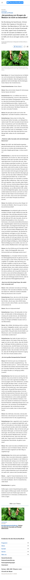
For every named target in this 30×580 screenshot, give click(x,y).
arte (20, 569)
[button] (2, 2)
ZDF (11, 569)
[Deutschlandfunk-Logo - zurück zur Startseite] (15, 2)
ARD (8, 569)
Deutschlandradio (6, 558)
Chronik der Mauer (7, 571)
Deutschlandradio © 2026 (9, 573)
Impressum (4, 565)
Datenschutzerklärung (7, 560)
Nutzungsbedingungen (8, 562)
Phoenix (16, 569)
